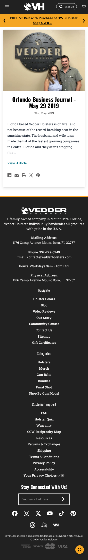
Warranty (44, 425)
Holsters (44, 362)
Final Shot (44, 387)
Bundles (44, 381)
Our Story (44, 317)
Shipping (44, 450)
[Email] (17, 175)
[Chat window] (79, 549)
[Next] (84, 20)
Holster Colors (44, 299)
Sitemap (44, 336)
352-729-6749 (49, 252)
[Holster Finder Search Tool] (66, 6)
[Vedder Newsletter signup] (63, 499)
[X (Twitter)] (38, 513)
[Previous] (4, 20)
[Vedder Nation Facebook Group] (55, 525)
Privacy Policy (44, 463)
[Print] (24, 175)
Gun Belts (44, 374)
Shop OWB (41, 23)
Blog (44, 305)
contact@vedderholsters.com (49, 257)
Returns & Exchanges (44, 444)
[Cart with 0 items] (83, 6)
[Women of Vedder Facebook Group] (44, 525)
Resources (44, 438)
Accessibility (44, 469)
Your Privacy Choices (40, 475)
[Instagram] (26, 513)
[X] (31, 175)
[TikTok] (61, 513)
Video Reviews (44, 311)
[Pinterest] (38, 175)
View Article (17, 163)
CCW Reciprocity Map (44, 431)
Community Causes (44, 324)
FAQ (44, 413)
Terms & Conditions (44, 457)
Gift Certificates (44, 342)
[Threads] (32, 525)
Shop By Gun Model (44, 393)
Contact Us (44, 330)
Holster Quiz (44, 419)
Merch (44, 368)
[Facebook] (9, 175)
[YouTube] (49, 513)
